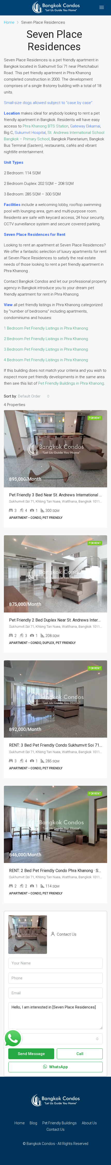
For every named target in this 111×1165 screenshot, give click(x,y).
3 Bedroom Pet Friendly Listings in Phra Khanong (46, 349)
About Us (89, 1123)
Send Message (31, 1053)
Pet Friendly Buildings (59, 1123)
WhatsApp (58, 1067)
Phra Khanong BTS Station (45, 126)
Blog (33, 1123)
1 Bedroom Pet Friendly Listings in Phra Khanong (46, 328)
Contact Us (55, 1129)
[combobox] (33, 396)
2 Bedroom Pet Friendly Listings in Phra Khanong (46, 338)
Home (19, 1123)
